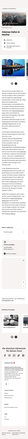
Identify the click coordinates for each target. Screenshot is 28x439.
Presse (6, 393)
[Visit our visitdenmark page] (14, 355)
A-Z (5, 417)
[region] (14, 273)
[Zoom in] (23, 282)
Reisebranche (8, 397)
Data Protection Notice (6, 433)
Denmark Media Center (11, 407)
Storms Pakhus (10, 213)
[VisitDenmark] (9, 363)
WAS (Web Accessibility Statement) (18, 433)
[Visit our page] (9, 355)
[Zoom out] (23, 286)
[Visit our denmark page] (5, 355)
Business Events (8, 395)
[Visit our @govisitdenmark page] (18, 355)
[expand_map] (23, 260)
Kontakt (6, 419)
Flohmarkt (13, 181)
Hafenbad (23, 151)
